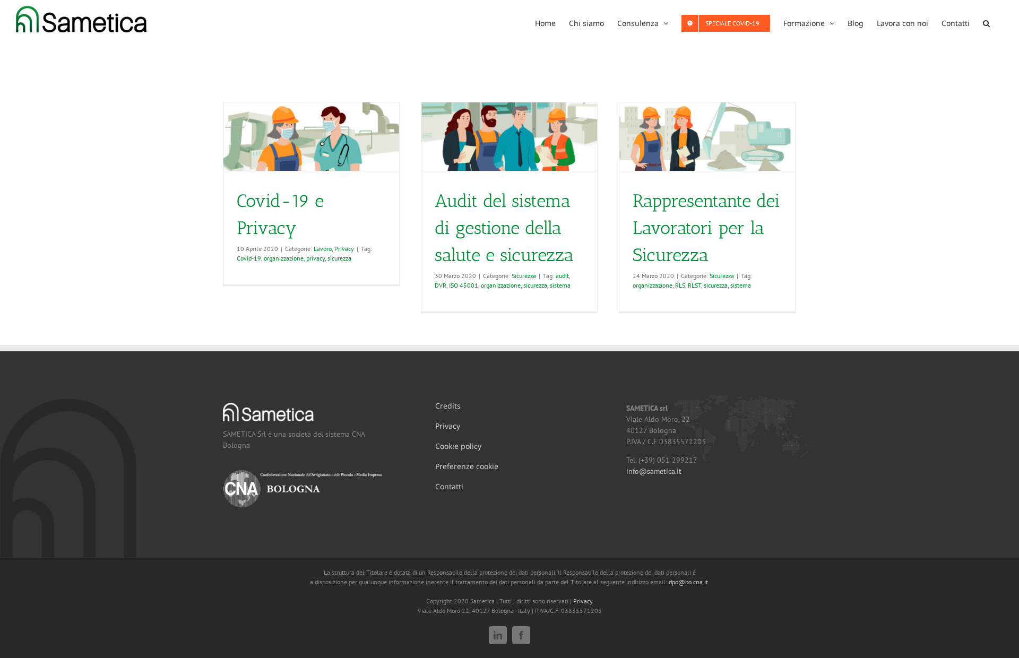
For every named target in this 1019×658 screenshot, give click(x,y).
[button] (986, 22)
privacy (315, 258)
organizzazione (284, 258)
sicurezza (339, 258)
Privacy (344, 249)
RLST (694, 285)
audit (562, 276)
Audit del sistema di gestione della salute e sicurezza (504, 228)
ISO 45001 (463, 285)
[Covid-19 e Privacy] (311, 136)
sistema (560, 285)
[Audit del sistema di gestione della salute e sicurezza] (509, 136)
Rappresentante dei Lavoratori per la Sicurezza (706, 228)
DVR (440, 285)
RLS (680, 285)
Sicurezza (524, 276)
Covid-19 (249, 258)
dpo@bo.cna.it (688, 582)
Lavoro (323, 249)
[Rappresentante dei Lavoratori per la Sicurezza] (707, 136)
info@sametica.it (653, 471)
